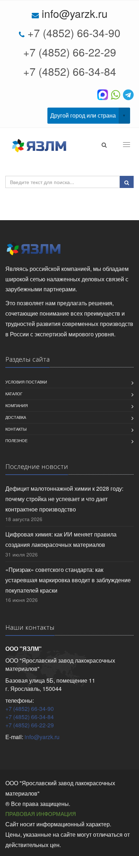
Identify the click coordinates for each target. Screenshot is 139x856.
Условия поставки (26, 382)
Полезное (16, 440)
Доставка (15, 417)
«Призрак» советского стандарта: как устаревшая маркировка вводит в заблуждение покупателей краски (68, 579)
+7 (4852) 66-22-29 (69, 52)
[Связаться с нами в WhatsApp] (117, 94)
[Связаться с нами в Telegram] (128, 94)
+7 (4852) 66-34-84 (69, 71)
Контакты (16, 429)
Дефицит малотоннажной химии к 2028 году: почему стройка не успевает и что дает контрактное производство (64, 498)
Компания (16, 405)
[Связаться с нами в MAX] (104, 94)
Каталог (13, 393)
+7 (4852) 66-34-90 (73, 32)
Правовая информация (40, 813)
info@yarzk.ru (75, 13)
